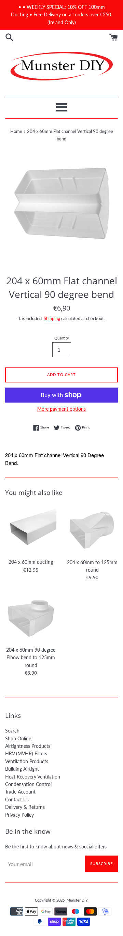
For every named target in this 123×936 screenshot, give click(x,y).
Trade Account (20, 792)
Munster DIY (77, 900)
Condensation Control (28, 784)
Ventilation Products (26, 761)
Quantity (61, 338)
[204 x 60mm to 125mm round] (92, 529)
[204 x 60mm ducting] (30, 529)
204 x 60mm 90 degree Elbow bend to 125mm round (30, 657)
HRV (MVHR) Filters (26, 753)
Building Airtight (22, 769)
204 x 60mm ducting (31, 562)
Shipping (52, 318)
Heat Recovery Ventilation (32, 777)
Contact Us (17, 799)
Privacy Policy (19, 815)
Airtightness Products (27, 746)
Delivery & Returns (25, 807)
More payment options (61, 409)
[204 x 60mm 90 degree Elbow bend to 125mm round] (30, 617)
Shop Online (18, 738)
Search (12, 731)
